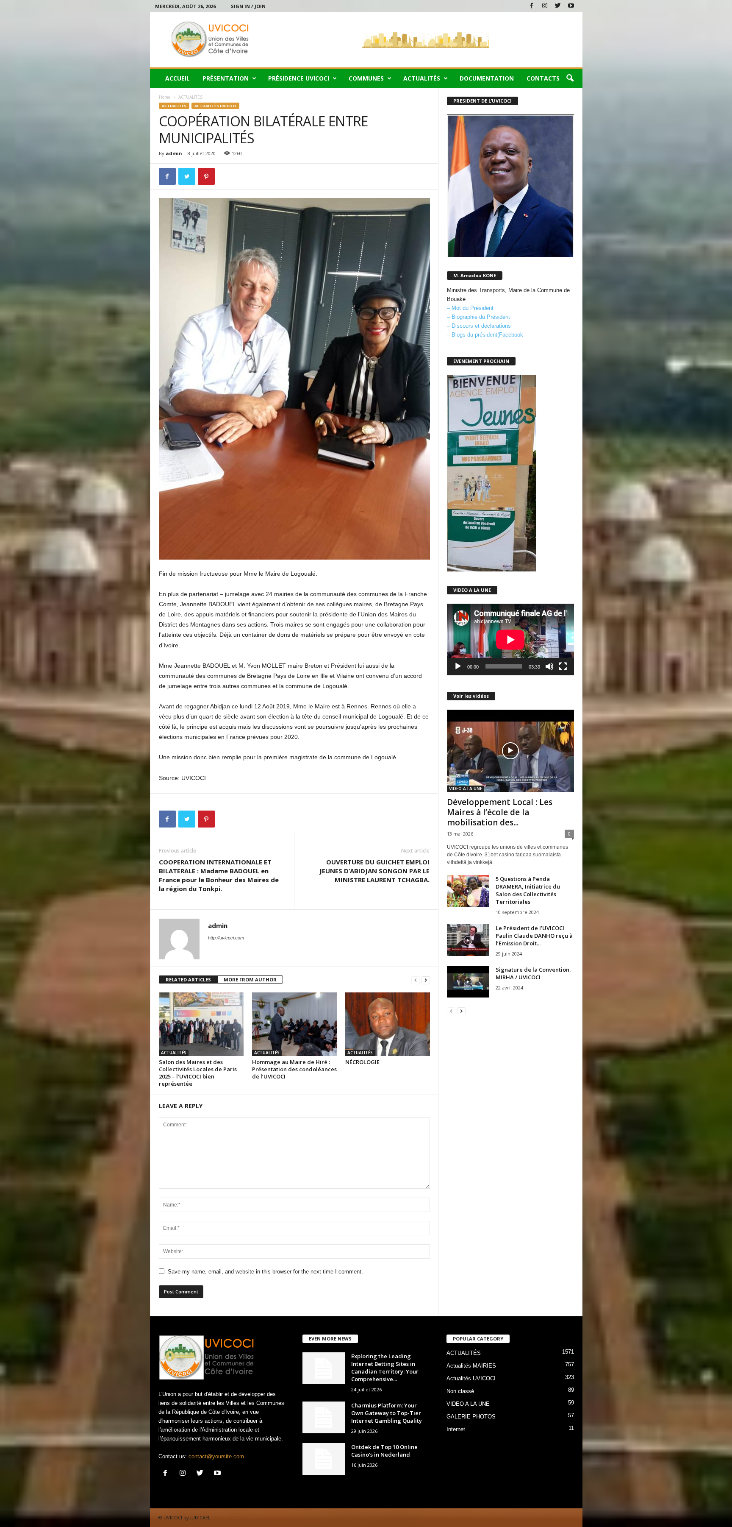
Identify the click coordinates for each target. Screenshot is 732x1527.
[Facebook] (532, 6)
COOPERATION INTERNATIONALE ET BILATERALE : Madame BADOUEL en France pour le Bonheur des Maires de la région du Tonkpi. (219, 875)
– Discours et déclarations (479, 326)
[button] (569, 78)
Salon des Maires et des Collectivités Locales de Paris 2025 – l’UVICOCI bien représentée (198, 1072)
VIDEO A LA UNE (465, 788)
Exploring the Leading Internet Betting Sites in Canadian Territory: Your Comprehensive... (385, 1367)
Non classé (460, 1391)
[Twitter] (558, 6)
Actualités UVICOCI (215, 106)
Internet (455, 1429)
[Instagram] (545, 6)
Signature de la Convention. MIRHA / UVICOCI (533, 973)
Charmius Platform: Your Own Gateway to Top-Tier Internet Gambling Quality (386, 1413)
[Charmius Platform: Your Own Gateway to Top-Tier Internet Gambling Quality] (323, 1417)
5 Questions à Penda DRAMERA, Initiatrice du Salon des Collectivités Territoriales (528, 890)
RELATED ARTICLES (188, 979)
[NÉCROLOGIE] (387, 1024)
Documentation (487, 78)
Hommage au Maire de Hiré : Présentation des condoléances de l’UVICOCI (294, 1069)
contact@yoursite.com (216, 1456)
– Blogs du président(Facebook (485, 335)
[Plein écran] (563, 666)
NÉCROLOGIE (362, 1062)
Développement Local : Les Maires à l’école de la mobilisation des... (499, 812)
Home (164, 97)
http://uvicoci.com (226, 937)
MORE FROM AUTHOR (250, 979)
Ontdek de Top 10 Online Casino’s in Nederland (384, 1450)
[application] (510, 639)
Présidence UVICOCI (298, 78)
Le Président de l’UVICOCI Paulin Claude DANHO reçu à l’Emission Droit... (534, 935)
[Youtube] (571, 6)
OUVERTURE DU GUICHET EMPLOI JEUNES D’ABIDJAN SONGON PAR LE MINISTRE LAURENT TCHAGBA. (374, 871)
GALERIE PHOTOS (471, 1416)
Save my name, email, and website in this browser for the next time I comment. (265, 1271)
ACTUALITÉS (421, 78)
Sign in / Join (248, 6)
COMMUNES (366, 78)
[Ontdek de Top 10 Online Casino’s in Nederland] (323, 1459)
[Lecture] (458, 666)
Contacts (543, 78)
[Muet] (549, 666)
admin (174, 153)
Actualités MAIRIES (471, 1366)
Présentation (225, 78)
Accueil (177, 78)
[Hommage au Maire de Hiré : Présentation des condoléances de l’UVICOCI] (294, 1024)
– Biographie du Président (478, 317)
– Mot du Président (470, 308)
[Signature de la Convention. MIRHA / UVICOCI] (468, 982)
